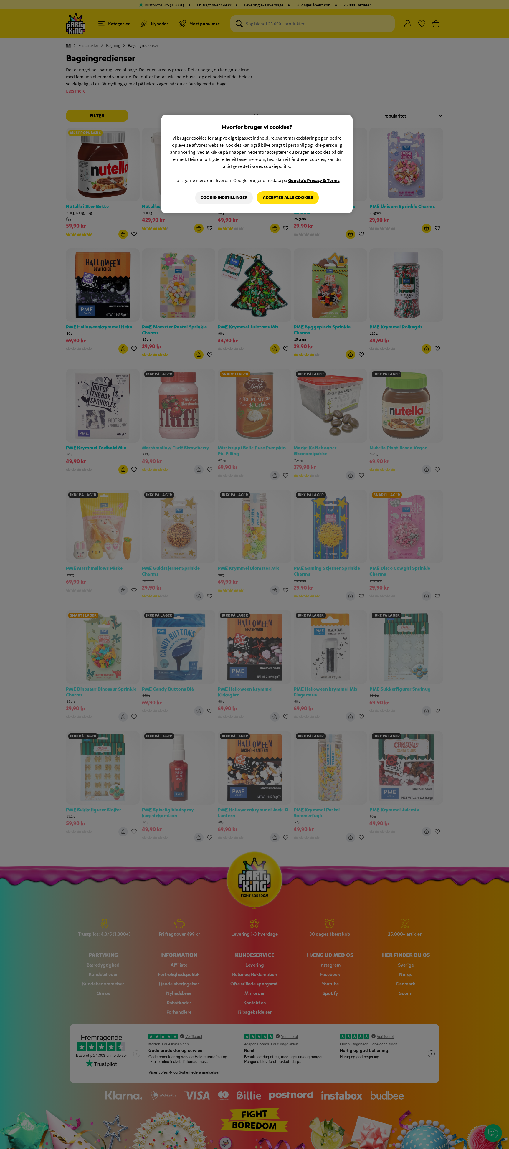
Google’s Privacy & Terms (314, 180)
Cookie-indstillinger (224, 197)
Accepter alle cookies (288, 197)
